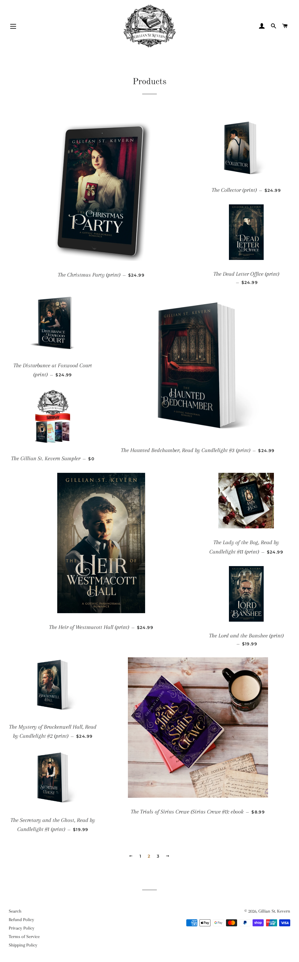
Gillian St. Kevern (274, 911)
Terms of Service (24, 936)
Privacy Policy (21, 928)
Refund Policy (21, 919)
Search (15, 911)
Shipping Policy (23, 945)
